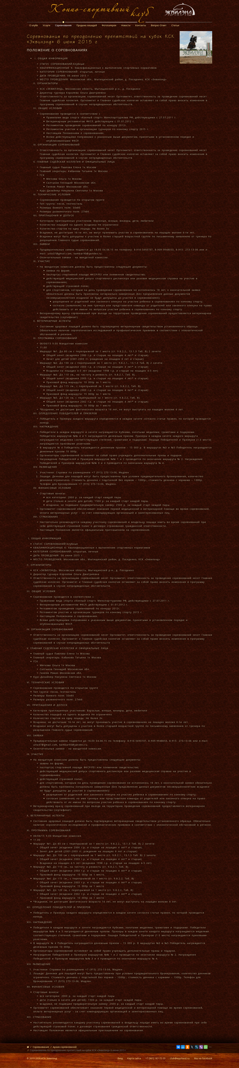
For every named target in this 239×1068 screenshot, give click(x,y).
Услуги (46, 25)
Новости (125, 25)
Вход (120, 1058)
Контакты (140, 25)
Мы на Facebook (203, 1058)
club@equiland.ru (180, 1058)
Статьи (175, 25)
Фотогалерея (109, 25)
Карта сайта (134, 1058)
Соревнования (63, 25)
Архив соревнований (65, 1046)
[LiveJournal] (197, 1047)
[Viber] (201, 1047)
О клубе (33, 25)
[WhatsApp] (206, 1047)
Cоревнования (41, 1046)
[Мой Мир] (183, 1047)
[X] (192, 1047)
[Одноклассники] (187, 1047)
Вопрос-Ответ (158, 25)
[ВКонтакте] (178, 1047)
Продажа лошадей (86, 25)
